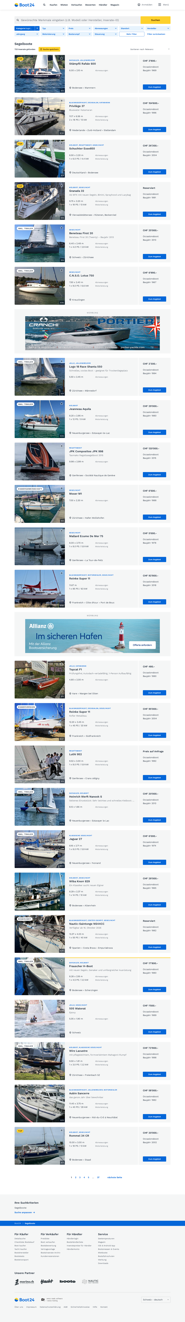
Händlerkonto (73, 1249)
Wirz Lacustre (78, 1050)
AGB (65, 1307)
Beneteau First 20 (81, 233)
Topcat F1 (75, 669)
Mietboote (102, 1253)
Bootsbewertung (48, 1245)
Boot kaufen (20, 1245)
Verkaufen (76, 5)
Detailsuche (19, 1238)
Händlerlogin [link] (72, 1238)
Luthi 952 (75, 754)
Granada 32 (76, 190)
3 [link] (79, 1177)
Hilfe (95, 1307)
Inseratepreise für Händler (79, 1245)
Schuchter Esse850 (82, 148)
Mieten (64, 5)
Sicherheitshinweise (80, 1307)
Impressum (31, 1307)
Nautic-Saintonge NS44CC (86, 923)
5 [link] (88, 1177)
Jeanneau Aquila (80, 409)
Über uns (18, 1307)
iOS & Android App (106, 1245)
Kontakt (104, 1307)
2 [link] (75, 1177)
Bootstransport (21, 1260)
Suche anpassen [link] (23, 1212)
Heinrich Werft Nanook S (85, 796)
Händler (103, 5)
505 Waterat (77, 1008)
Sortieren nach (137, 49)
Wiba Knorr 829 (79, 881)
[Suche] (44, 4)
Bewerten (90, 5)
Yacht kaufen (20, 1249)
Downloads (103, 1263)
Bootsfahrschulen (106, 1256)
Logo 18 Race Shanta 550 (85, 366)
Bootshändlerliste (75, 1242)
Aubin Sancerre (79, 1093)
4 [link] (84, 1177)
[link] (37, 28)
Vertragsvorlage (48, 1249)
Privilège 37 (77, 106)
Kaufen (53, 5)
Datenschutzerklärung (50, 1307)
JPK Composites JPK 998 (86, 451)
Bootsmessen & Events (108, 1249)
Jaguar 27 (75, 839)
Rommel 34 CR (79, 1135)
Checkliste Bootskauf (24, 1242)
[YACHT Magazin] (46, 1281)
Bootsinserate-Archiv (50, 1253)
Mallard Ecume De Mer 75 (86, 536)
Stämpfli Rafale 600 (82, 63)
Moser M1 (75, 493)
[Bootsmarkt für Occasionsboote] (24, 5)
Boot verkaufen (48, 1242)
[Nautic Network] (90, 1281)
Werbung (102, 1260)
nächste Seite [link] (114, 1177)
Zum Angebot (154, 87)
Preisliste (45, 1238)
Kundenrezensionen (50, 1256)
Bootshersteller (21, 1253)
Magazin (115, 5)
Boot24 (17, 1223)
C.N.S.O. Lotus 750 (81, 275)
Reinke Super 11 (79, 578)
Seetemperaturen (106, 1238)
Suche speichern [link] (51, 49)
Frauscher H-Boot (81, 966)
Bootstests (19, 1256)
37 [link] (98, 1177)
